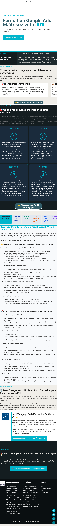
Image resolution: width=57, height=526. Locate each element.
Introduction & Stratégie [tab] (6, 217)
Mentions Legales (41, 521)
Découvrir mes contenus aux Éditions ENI (29, 438)
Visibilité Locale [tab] (26, 217)
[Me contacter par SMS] (54, 514)
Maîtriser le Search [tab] (17, 218)
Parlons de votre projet (14, 37)
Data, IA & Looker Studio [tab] (46, 219)
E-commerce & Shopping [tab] (36, 219)
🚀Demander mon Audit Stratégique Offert (28, 469)
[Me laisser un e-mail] (54, 523)
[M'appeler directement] (54, 510)
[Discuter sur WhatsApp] (54, 518)
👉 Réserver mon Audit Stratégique (28, 206)
